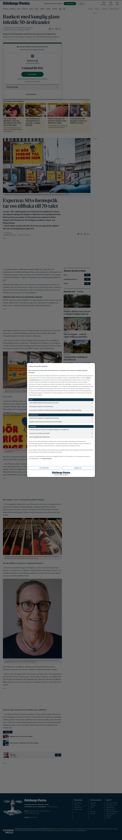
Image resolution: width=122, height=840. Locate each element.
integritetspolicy (47, 458)
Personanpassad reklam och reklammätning (41, 406)
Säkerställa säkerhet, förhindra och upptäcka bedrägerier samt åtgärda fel (49, 429)
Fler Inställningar (44, 468)
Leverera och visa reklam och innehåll (39, 433)
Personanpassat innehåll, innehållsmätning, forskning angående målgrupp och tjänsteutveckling (55, 410)
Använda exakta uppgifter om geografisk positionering (44, 418)
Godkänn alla (77, 468)
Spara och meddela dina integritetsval (39, 437)
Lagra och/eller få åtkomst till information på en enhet (44, 403)
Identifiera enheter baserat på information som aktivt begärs (45, 421)
